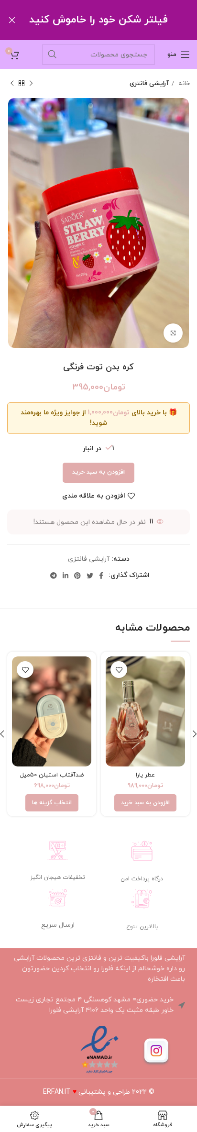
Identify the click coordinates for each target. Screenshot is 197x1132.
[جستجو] (52, 54)
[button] (145, 802)
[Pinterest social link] (77, 575)
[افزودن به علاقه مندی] (118, 669)
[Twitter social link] (90, 575)
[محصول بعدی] (12, 84)
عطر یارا (145, 775)
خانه (183, 83)
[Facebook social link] (101, 575)
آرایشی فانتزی (149, 83)
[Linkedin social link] (65, 575)
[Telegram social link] (53, 575)
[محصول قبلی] (31, 84)
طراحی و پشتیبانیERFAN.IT (86, 1092)
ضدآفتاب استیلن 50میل (52, 775)
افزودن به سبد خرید (98, 472)
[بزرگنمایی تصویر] (173, 333)
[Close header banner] (12, 20)
